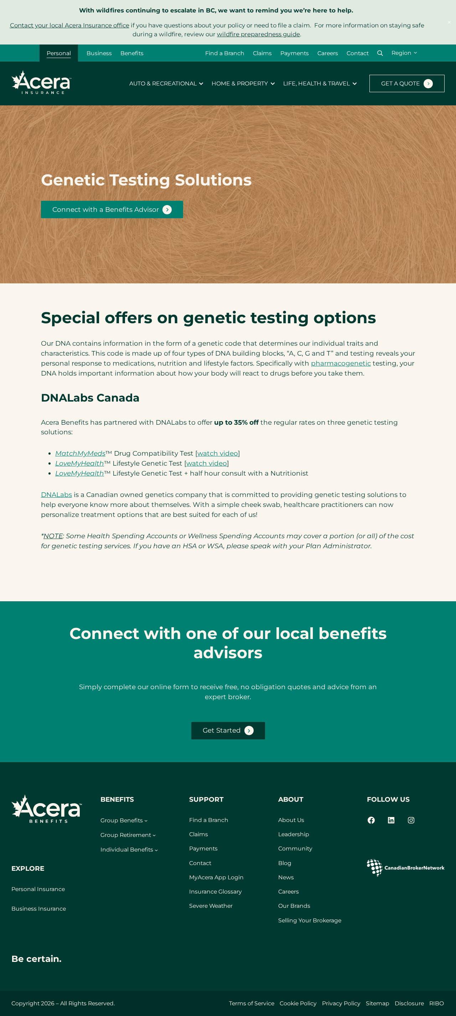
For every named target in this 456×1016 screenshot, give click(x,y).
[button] (380, 53)
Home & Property (240, 83)
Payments (294, 53)
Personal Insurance (38, 889)
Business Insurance (38, 908)
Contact (358, 53)
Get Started (222, 730)
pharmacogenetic (341, 363)
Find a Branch (224, 53)
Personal (59, 53)
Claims (262, 53)
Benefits (132, 53)
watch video (217, 453)
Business (99, 53)
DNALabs (56, 495)
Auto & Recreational (163, 83)
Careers (327, 53)
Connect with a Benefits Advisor (105, 209)
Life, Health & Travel (316, 83)
